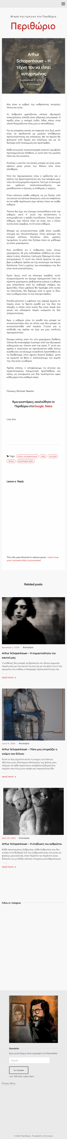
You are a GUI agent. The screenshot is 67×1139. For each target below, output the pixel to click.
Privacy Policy (8, 1083)
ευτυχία (52, 456)
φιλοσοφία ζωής (25, 461)
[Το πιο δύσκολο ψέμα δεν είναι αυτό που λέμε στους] (10, 978)
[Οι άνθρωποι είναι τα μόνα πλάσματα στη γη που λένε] (10, 969)
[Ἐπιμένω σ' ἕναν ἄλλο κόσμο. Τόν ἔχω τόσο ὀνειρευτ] (10, 941)
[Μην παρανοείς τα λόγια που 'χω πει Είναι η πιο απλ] (10, 923)
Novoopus (48, 1135)
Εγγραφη (19, 1070)
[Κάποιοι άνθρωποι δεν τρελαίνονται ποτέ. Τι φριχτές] (10, 951)
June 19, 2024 (8, 743)
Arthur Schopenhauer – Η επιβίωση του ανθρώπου (32, 844)
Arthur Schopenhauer (27, 456)
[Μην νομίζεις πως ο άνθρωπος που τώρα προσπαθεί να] (10, 960)
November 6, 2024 (11, 647)
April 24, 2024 (9, 838)
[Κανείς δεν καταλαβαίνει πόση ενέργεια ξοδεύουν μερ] (10, 932)
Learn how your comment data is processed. (33, 558)
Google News (43, 406)
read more (8, 677)
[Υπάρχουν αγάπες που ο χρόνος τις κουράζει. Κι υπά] (10, 914)
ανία (43, 456)
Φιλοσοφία (33, 84)
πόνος (11, 461)
